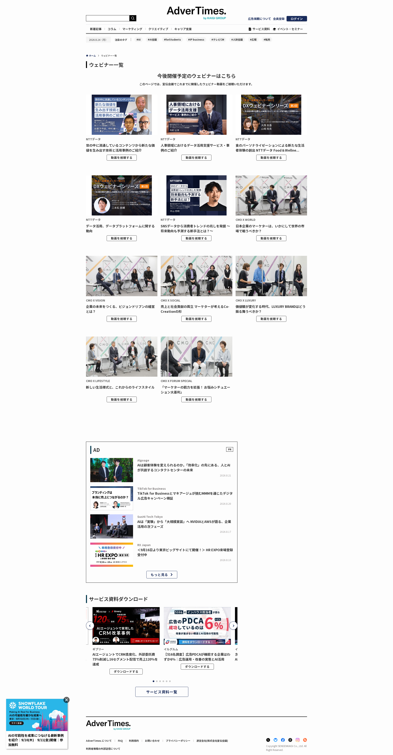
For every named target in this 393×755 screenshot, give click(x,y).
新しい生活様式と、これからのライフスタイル (120, 387)
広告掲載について (259, 19)
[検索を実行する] (132, 18)
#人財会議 (237, 39)
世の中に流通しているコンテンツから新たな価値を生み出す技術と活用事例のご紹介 (120, 148)
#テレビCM (217, 39)
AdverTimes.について (99, 740)
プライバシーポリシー (178, 740)
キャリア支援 (183, 29)
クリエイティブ (158, 29)
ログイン (297, 19)
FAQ (120, 740)
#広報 (253, 39)
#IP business (196, 39)
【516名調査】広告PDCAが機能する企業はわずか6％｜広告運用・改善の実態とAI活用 (197, 657)
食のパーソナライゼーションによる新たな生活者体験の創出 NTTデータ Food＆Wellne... (270, 148)
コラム (112, 29)
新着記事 (96, 29)
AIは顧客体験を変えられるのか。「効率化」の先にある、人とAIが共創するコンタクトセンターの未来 (183, 467)
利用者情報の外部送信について (103, 748)
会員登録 (279, 19)
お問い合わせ (152, 740)
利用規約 (134, 740)
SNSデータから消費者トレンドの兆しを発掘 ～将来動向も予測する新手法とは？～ (195, 228)
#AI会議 (152, 39)
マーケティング (132, 29)
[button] (90, 625)
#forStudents (172, 39)
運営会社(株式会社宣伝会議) (212, 740)
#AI (139, 39)
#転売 (267, 39)
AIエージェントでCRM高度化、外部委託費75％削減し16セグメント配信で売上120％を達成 (125, 659)
